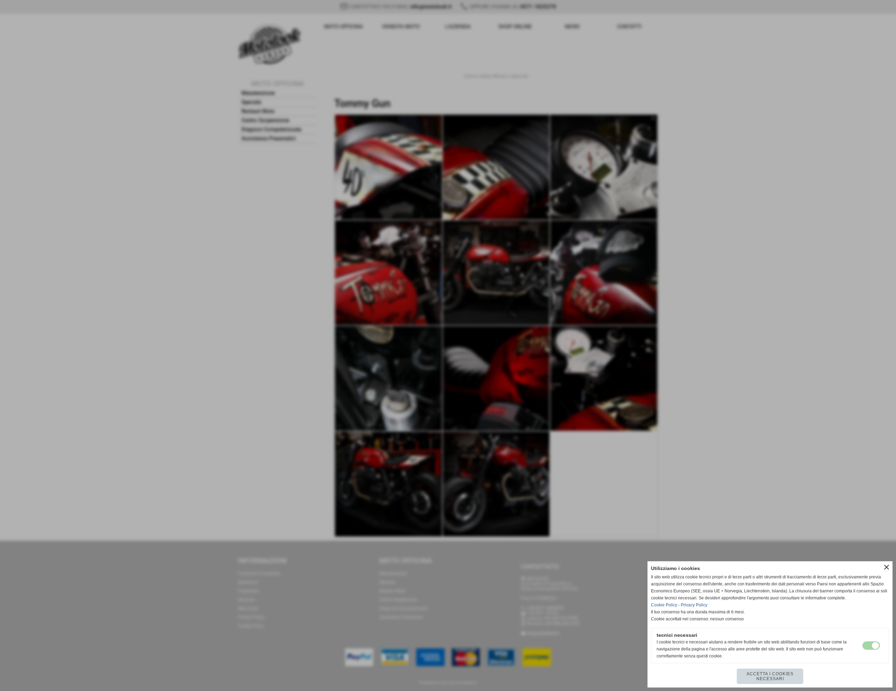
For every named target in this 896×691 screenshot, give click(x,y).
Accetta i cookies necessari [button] (770, 676)
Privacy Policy (694, 605)
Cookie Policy (664, 605)
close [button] (886, 567)
